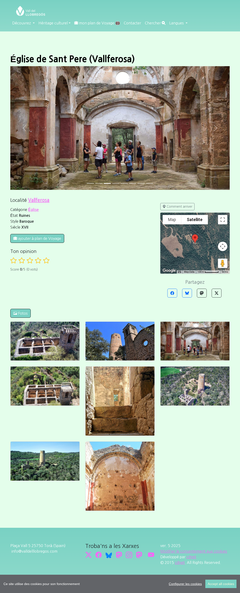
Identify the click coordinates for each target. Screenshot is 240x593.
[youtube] (151, 555)
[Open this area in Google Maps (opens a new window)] (169, 271)
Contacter (132, 23)
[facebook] (98, 555)
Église (33, 209)
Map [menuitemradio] (172, 219)
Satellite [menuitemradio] (194, 219)
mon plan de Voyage (98, 23)
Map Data (189, 272)
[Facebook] (172, 293)
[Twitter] (216, 293)
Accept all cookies (221, 584)
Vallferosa (38, 200)
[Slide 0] (90, 183)
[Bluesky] (187, 293)
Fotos (22, 313)
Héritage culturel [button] (53, 23)
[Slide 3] (115, 183)
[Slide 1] (98, 183)
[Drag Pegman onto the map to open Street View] (222, 263)
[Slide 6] (141, 183)
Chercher (153, 23)
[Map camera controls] (222, 246)
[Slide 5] (132, 183)
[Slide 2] (107, 183)
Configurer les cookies (185, 584)
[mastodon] (139, 555)
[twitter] (88, 555)
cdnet (191, 557)
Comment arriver (179, 206)
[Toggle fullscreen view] (222, 219)
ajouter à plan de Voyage (39, 238)
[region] (120, 584)
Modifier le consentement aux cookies (193, 551)
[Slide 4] (124, 183)
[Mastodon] (202, 293)
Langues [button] (177, 23)
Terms (224, 272)
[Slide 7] (149, 183)
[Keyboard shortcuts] (179, 272)
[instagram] (129, 555)
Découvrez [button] (22, 23)
